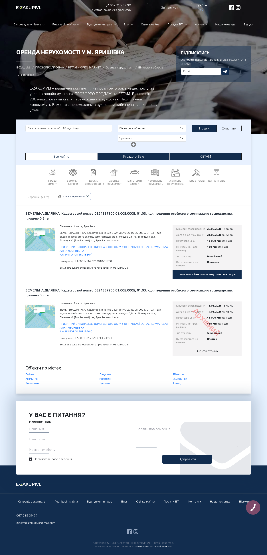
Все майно (61, 157)
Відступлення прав (99, 24)
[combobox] (152, 128)
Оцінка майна (150, 24)
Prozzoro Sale (133, 157)
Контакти (201, 24)
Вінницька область (151, 67)
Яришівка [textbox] (150, 138)
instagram (238, 7)
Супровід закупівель (27, 24)
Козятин (105, 379)
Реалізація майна (64, 24)
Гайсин (30, 374)
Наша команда (225, 24)
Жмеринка (180, 379)
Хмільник (31, 379)
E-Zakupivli (23, 67)
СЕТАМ (205, 157)
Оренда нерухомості (119, 67)
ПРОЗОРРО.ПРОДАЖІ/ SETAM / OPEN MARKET (68, 67)
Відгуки (248, 24)
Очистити (229, 128)
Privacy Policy (143, 546)
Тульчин (104, 383)
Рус (200, 9)
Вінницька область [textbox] (150, 128)
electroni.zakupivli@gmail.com (111, 10)
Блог (127, 24)
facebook (231, 7)
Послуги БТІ (175, 24)
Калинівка (32, 383)
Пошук (204, 128)
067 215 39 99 (120, 5)
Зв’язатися (169, 7)
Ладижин (105, 374)
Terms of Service (160, 546)
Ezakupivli (29, 7)
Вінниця (178, 374)
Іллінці (177, 383)
